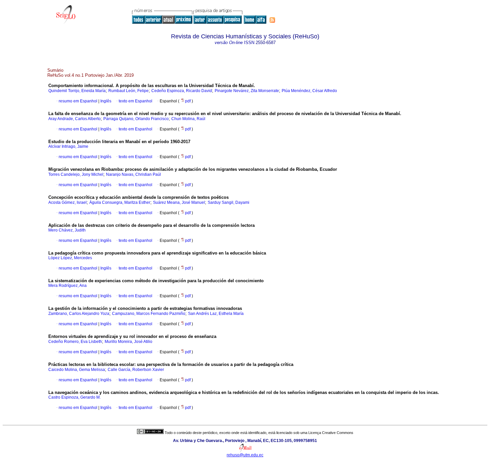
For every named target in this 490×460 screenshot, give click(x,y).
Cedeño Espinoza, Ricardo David (181, 90)
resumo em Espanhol (78, 101)
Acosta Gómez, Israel (67, 202)
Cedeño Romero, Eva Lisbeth (75, 341)
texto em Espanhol (135, 101)
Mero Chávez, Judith (67, 230)
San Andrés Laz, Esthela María (216, 313)
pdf (188, 101)
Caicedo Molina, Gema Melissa (76, 369)
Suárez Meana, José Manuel (179, 202)
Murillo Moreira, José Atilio (128, 341)
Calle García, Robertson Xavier (136, 369)
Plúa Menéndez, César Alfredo (309, 90)
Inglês (105, 101)
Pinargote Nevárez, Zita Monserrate (247, 90)
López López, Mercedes (70, 258)
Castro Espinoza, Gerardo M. (74, 397)
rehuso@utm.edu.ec (245, 455)
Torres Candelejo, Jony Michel (75, 174)
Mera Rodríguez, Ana (67, 285)
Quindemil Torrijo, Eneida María (77, 90)
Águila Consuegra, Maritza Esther (119, 202)
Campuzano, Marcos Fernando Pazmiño (148, 313)
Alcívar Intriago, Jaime (68, 146)
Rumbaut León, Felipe (128, 90)
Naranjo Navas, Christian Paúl (133, 174)
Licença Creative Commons (330, 433)
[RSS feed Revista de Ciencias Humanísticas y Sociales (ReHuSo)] (272, 20)
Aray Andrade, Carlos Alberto (74, 118)
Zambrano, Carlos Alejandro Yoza (78, 313)
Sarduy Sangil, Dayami (228, 202)
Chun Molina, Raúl (188, 118)
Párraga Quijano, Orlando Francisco (136, 118)
